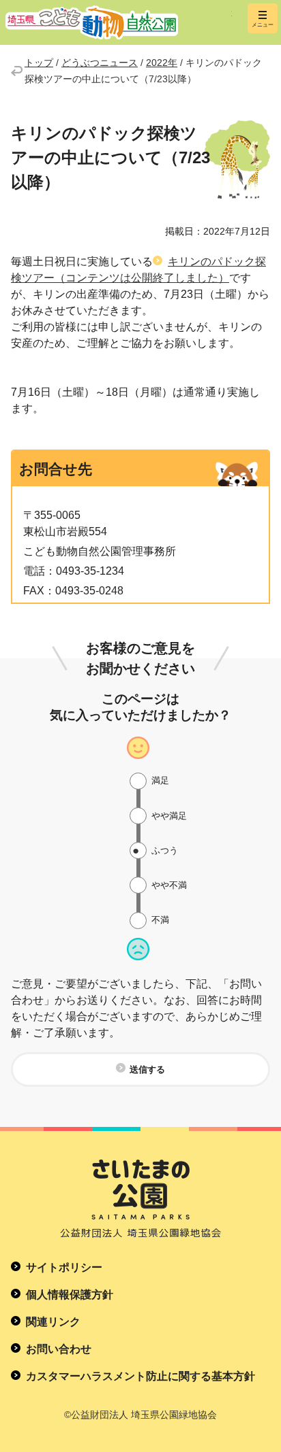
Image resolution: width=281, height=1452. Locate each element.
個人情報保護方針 (69, 1294)
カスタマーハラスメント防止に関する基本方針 (140, 1376)
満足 (160, 780)
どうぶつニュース (99, 62)
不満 (160, 920)
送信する (147, 1069)
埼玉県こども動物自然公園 (118, 22)
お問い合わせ (58, 1349)
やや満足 (169, 816)
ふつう (164, 850)
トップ (39, 62)
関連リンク (53, 1322)
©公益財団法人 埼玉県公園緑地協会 (140, 1414)
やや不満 (169, 885)
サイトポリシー (64, 1267)
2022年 (161, 62)
